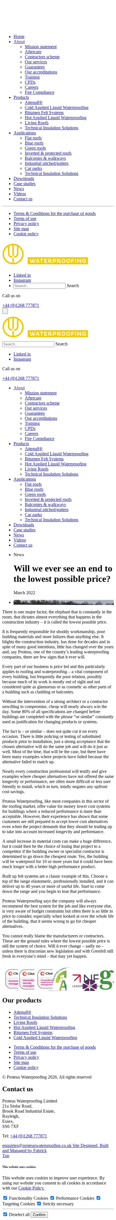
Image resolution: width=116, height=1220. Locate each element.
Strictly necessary (58, 1203)
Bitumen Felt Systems (44, 112)
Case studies (24, 183)
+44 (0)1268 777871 (20, 305)
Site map (21, 228)
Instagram (22, 280)
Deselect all (19, 1214)
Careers (31, 87)
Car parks (33, 168)
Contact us (23, 198)
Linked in (22, 275)
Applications (25, 132)
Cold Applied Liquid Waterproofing (56, 107)
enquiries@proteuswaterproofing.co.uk (37, 1145)
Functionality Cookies (28, 1198)
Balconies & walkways (45, 158)
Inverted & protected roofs (48, 153)
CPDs (30, 82)
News (19, 188)
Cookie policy (26, 233)
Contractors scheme (42, 56)
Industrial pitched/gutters (46, 163)
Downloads (24, 178)
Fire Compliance (39, 92)
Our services (36, 61)
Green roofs (35, 148)
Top (5, 1155)
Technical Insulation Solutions (51, 127)
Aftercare (33, 51)
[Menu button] (5, 311)
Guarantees (35, 67)
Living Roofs (36, 122)
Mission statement (41, 46)
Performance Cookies (75, 1198)
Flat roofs (33, 138)
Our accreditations (41, 72)
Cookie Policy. (31, 1188)
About (19, 41)
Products (21, 97)
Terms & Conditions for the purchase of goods (55, 213)
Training (32, 77)
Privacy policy (26, 223)
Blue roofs (34, 143)
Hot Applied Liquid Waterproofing (55, 117)
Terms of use (25, 218)
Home (19, 36)
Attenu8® (34, 102)
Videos (20, 193)
